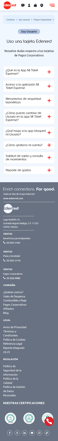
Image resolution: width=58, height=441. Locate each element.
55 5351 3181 (13, 242)
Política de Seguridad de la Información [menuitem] (12, 370)
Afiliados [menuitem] (8, 308)
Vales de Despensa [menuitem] (14, 296)
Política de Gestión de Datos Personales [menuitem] (14, 391)
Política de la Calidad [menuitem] (10, 380)
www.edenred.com (13, 198)
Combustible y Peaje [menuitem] (14, 300)
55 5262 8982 (13, 278)
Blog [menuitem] (6, 312)
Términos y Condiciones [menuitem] (10, 333)
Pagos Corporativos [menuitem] (15, 304)
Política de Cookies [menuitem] (14, 339)
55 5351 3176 (13, 260)
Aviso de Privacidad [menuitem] (14, 327)
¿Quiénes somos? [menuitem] (13, 292)
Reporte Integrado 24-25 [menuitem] (13, 350)
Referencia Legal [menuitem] (12, 343)
